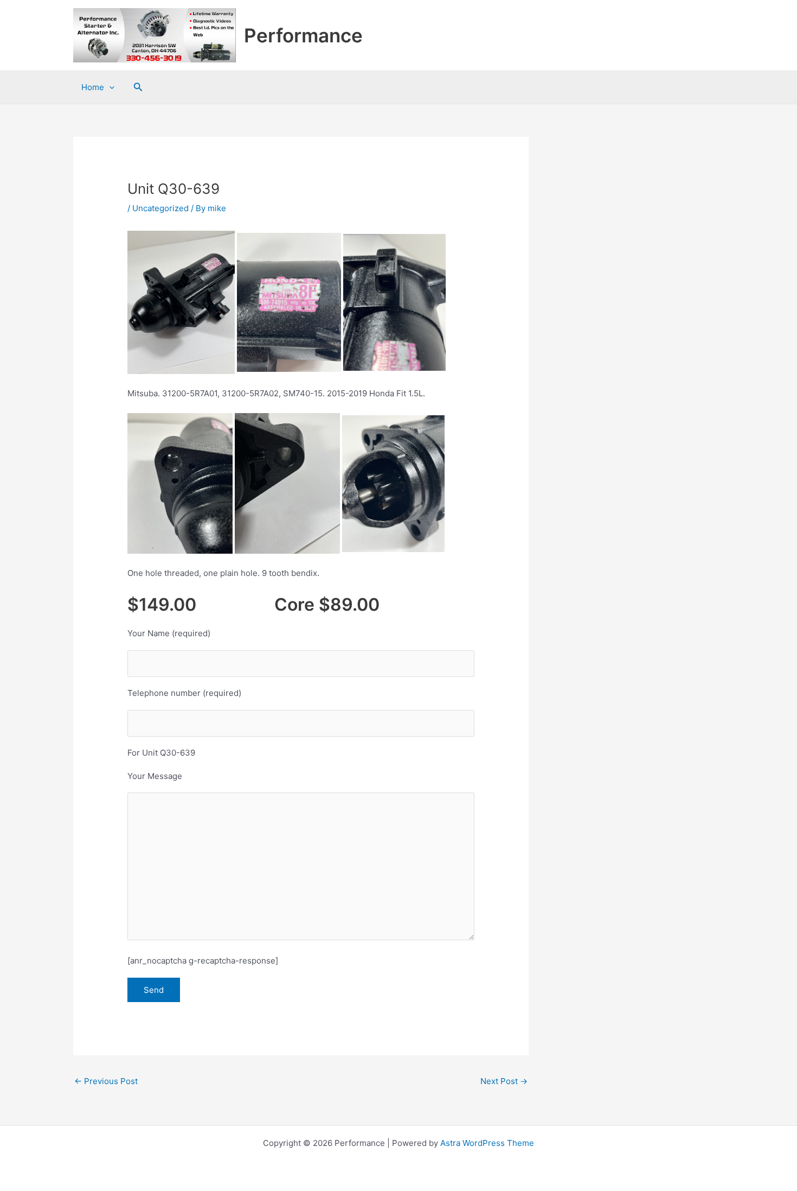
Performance (303, 35)
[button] (138, 87)
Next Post (504, 1081)
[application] (109, 87)
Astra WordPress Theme (487, 1143)
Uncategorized (160, 208)
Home (92, 87)
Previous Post (106, 1081)
